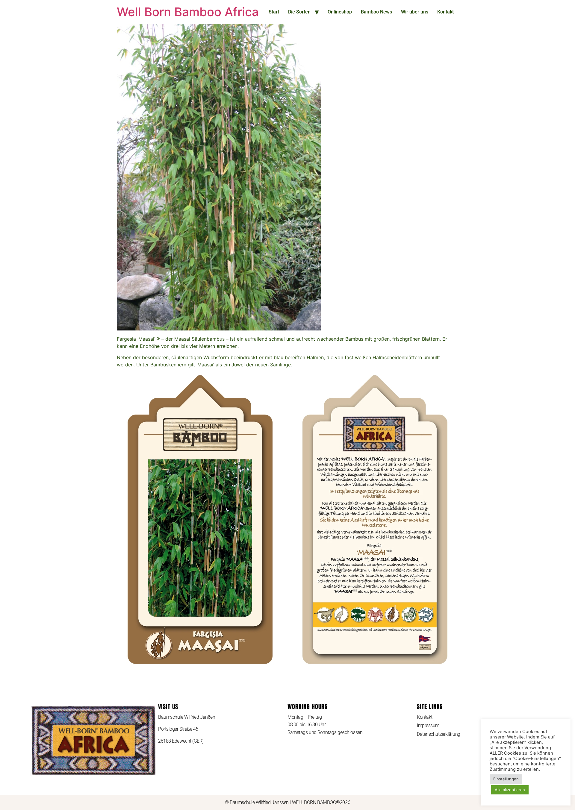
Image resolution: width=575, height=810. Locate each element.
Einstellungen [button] (506, 778)
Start (274, 12)
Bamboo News (376, 12)
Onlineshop (340, 12)
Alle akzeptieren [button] (510, 789)
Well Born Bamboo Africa (188, 11)
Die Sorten (299, 12)
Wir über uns (414, 12)
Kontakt (445, 12)
